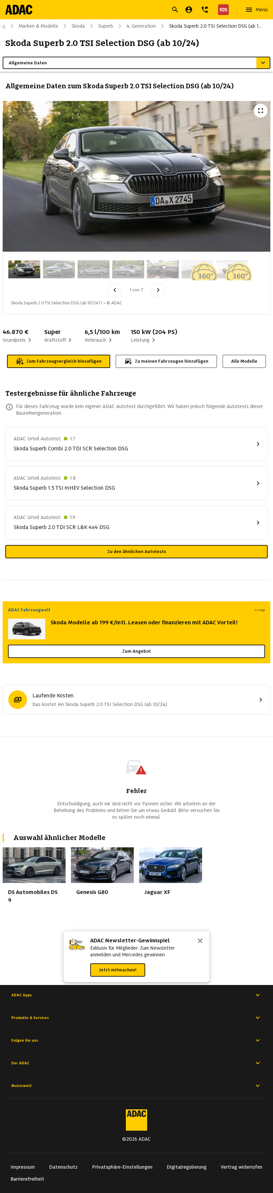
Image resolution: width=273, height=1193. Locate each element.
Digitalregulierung (186, 1167)
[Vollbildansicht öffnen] (261, 111)
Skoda (78, 26)
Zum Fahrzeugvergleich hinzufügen (64, 361)
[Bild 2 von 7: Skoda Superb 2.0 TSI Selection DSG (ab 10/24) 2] (59, 269)
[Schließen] (200, 941)
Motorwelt (21, 1085)
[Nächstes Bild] (158, 290)
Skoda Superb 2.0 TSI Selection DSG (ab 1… (215, 26)
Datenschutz (63, 1167)
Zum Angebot (136, 651)
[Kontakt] (205, 10)
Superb (105, 26)
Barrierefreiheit (27, 1179)
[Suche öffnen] (175, 9)
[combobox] (128, 10)
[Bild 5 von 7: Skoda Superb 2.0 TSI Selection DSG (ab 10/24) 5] (163, 269)
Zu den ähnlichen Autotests (136, 551)
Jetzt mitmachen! (117, 970)
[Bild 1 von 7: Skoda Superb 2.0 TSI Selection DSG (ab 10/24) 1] (24, 269)
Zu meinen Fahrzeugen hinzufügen (171, 361)
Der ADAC (20, 1063)
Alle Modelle (244, 361)
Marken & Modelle (38, 26)
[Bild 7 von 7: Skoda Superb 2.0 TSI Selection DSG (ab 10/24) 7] (232, 269)
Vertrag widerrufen (241, 1167)
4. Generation (141, 26)
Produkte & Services (30, 1017)
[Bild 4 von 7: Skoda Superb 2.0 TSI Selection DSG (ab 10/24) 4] (128, 269)
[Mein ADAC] (189, 10)
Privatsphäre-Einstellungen (122, 1167)
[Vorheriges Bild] (115, 290)
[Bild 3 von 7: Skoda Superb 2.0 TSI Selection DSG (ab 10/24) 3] (94, 269)
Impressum (23, 1167)
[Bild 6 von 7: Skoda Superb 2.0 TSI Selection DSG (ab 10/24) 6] (197, 269)
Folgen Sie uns (24, 1040)
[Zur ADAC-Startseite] (18, 9)
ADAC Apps (21, 995)
